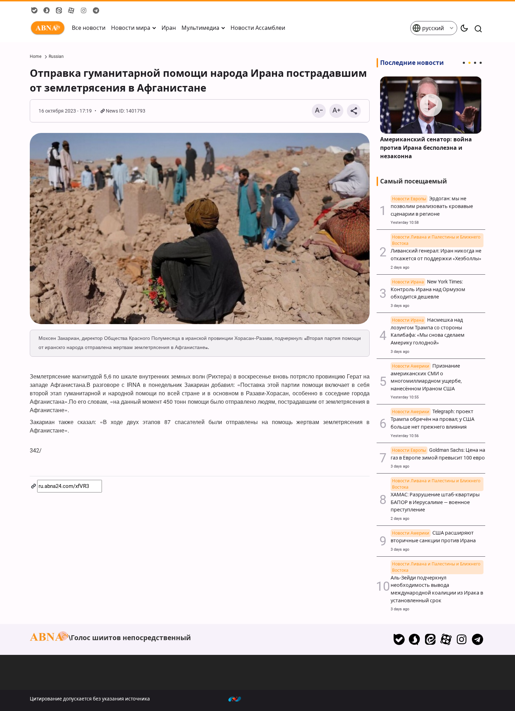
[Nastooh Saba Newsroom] (238, 698)
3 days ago (400, 305)
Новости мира (130, 28)
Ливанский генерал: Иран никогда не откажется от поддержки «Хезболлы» (436, 251)
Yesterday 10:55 (405, 397)
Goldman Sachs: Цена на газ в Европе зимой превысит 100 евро (438, 454)
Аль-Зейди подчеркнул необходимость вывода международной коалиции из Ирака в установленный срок (437, 585)
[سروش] (415, 639)
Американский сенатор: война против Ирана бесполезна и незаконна (426, 148)
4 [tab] (481, 63)
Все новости (88, 28)
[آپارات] (446, 639)
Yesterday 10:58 (405, 222)
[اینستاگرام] (461, 639)
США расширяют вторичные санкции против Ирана (433, 537)
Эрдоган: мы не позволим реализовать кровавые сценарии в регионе (432, 206)
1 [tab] (464, 63)
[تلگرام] (477, 639)
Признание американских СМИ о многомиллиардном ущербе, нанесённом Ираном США (426, 377)
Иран (169, 28)
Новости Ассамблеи (258, 28)
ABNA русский (49, 28)
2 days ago (400, 267)
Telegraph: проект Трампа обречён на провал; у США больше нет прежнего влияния (432, 419)
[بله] (399, 639)
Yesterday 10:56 (405, 436)
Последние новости (412, 62)
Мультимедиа (200, 28)
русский (432, 28)
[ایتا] (430, 639)
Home (35, 56)
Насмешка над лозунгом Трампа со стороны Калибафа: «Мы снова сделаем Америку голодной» (428, 331)
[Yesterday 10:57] (431, 105)
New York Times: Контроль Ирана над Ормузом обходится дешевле (428, 289)
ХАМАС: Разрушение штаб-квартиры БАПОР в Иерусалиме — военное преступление (435, 498)
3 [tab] (475, 63)
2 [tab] (469, 63)
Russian (56, 56)
